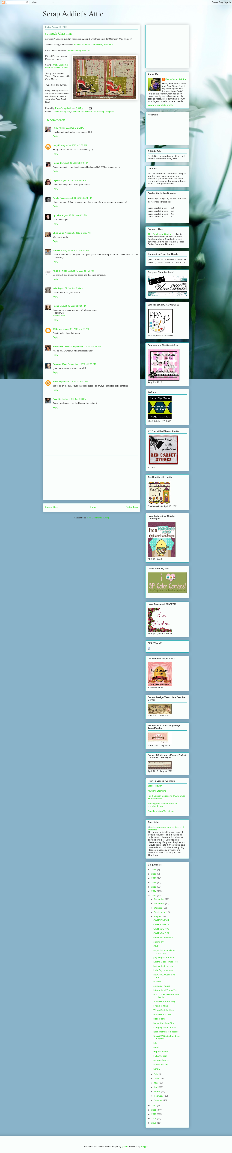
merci (156, 1047)
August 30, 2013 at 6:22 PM (74, 215)
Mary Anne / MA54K (62, 346)
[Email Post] (90, 108)
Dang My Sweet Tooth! (164, 1027)
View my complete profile (160, 105)
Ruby (55, 128)
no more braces (161, 1060)
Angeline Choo (60, 271)
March (157, 1091)
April (156, 1087)
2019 (154, 869)
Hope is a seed (160, 1051)
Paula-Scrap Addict (175, 79)
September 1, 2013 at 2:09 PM (82, 364)
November (159, 903)
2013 (154, 895)
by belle (57, 215)
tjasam (125, 1146)
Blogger (144, 1146)
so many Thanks (161, 986)
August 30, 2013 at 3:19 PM (71, 128)
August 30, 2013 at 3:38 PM (74, 145)
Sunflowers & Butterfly (164, 1001)
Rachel (56, 306)
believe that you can (163, 966)
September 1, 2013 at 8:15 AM (87, 346)
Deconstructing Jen (61, 111)
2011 (154, 1110)
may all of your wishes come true (164, 951)
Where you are (160, 1064)
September (160, 912)
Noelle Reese (59, 198)
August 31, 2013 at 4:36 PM (76, 329)
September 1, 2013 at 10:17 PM (73, 381)
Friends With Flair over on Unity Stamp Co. (93, 44)
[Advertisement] (91, 478)
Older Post (132, 507)
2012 (154, 1105)
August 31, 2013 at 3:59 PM (73, 306)
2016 (154, 882)
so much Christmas (163, 937)
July (156, 1074)
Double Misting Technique (161, 811)
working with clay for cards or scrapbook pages (162, 805)
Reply (55, 136)
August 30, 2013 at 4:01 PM (73, 180)
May (156, 1083)
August (158, 916)
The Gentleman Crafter (159, 234)
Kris (55, 288)
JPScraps (57, 329)
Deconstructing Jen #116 (78, 50)
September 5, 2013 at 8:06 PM (72, 399)
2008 (154, 1123)
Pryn (55, 399)
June (157, 1078)
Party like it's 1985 (162, 1014)
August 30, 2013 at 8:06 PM (78, 233)
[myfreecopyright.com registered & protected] (167, 829)
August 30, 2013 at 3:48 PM (75, 163)
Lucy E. (56, 145)
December (159, 899)
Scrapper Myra (60, 364)
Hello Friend (159, 1018)
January (158, 1100)
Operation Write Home (81, 111)
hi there (157, 981)
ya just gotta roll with (163, 957)
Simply (156, 1069)
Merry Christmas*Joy (163, 1023)
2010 (154, 1114)
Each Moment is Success (165, 1031)
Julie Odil (57, 250)
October (158, 908)
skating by (158, 942)
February (159, 1096)
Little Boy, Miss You (163, 970)
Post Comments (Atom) (98, 518)
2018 (154, 874)
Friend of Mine (160, 1006)
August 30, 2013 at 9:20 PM (76, 250)
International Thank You (165, 990)
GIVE (156, 946)
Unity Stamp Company (103, 111)
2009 (154, 1118)
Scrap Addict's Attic (73, 13)
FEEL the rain (160, 1056)
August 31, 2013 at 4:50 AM (81, 271)
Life (155, 1043)
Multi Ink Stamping (157, 791)
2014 (154, 891)
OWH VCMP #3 (161, 924)
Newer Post (51, 507)
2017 (154, 878)
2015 (154, 887)
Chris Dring (58, 233)
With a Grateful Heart (164, 1010)
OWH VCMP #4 (161, 920)
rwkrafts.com (59, 316)
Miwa (55, 381)
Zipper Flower (155, 785)
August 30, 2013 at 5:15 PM (79, 198)
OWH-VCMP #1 (161, 933)
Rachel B (57, 163)
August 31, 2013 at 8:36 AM (70, 288)
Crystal (56, 180)
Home (92, 507)
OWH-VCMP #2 (161, 929)
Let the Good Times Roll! (165, 961)
